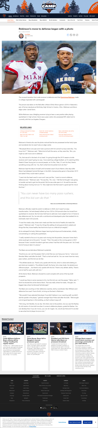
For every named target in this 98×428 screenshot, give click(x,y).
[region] (49, 422)
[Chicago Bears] (49, 414)
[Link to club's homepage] (4, 16)
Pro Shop (84, 393)
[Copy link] (77, 35)
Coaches (12, 388)
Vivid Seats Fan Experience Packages (45, 395)
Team (12, 380)
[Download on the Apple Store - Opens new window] (43, 408)
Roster (12, 383)
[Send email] (74, 35)
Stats (12, 398)
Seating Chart (66, 395)
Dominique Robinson (67, 97)
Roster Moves (26, 393)
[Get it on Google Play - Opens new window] (54, 408)
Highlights (26, 398)
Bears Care (84, 385)
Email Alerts (84, 390)
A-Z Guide (66, 383)
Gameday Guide (66, 388)
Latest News (26, 383)
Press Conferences (26, 400)
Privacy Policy (32, 426)
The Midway (45, 388)
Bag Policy (66, 385)
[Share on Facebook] (68, 35)
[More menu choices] (48, 16)
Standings (12, 395)
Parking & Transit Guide (66, 393)
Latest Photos (26, 385)
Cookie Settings (62, 422)
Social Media (84, 398)
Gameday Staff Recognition (66, 390)
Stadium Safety (66, 400)
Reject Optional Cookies (75, 422)
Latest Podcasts (26, 390)
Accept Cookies (87, 422)
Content (26, 380)
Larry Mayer (27, 34)
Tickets (45, 380)
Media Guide (11, 390)
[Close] (95, 422)
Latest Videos (26, 388)
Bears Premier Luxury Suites (45, 385)
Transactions (11, 400)
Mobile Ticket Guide (45, 390)
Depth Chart (11, 385)
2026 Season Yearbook (84, 383)
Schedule (12, 393)
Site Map (84, 400)
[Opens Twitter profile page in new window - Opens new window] (26, 38)
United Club (45, 400)
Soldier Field (65, 398)
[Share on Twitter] (71, 35)
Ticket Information (45, 383)
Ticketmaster (45, 398)
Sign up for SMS (84, 395)
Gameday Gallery (26, 395)
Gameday (66, 380)
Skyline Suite (45, 393)
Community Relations (84, 388)
